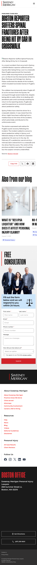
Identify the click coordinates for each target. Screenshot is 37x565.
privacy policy (27, 355)
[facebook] (5, 459)
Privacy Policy (4, 554)
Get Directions (19, 534)
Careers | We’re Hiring (12, 409)
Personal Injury (10, 240)
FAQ (5, 420)
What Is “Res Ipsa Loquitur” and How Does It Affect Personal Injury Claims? (16, 226)
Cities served (8, 400)
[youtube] (24, 459)
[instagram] (10, 459)
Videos (6, 428)
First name (7, 311)
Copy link (13, 164)
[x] (14, 459)
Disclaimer (8, 433)
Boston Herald (13, 154)
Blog (5, 425)
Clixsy (14, 562)
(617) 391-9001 (20, 541)
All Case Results (10, 445)
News (6, 423)
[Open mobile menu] (34, 3)
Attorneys (7, 403)
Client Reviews (9, 447)
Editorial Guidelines (11, 431)
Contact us (4, 552)
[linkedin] (19, 459)
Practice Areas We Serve (13, 398)
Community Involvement (13, 406)
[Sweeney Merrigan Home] (8, 3)
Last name (23, 311)
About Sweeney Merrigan (13, 395)
